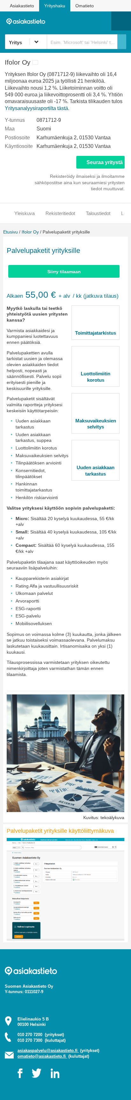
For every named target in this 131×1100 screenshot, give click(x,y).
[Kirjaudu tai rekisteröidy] (103, 21)
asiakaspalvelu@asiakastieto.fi (48, 1050)
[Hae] (121, 41)
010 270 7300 (41, 1040)
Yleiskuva (24, 213)
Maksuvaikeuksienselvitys (95, 424)
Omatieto (84, 5)
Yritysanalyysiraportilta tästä (36, 108)
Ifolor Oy (30, 231)
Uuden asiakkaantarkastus (95, 471)
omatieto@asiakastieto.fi (42, 1056)
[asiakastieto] (27, 21)
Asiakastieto (22, 5)
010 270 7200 (40, 1034)
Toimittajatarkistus (95, 333)
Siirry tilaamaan (64, 271)
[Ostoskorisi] (73, 21)
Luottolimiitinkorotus (95, 377)
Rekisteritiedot (60, 213)
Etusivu (10, 231)
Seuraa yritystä (104, 162)
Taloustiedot (98, 213)
